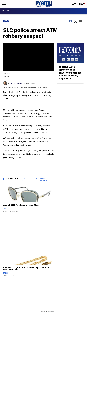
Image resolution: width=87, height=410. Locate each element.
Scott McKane (16, 83)
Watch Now (78, 4)
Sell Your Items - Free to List (29, 179)
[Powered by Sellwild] (51, 311)
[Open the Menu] (4, 4)
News (6, 21)
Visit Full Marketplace (44, 179)
